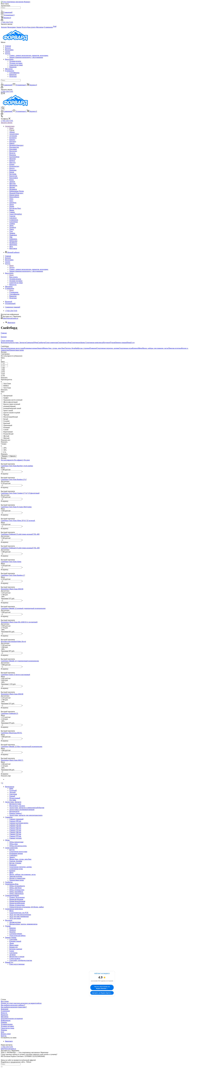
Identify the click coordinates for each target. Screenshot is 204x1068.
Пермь (11, 206)
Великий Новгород (16, 145)
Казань (11, 164)
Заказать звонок (6, 122)
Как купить (9, 59)
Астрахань (13, 136)
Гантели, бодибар (71, 348)
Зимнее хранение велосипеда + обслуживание (26, 57)
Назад (11, 128)
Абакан (12, 132)
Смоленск (13, 218)
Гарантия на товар (16, 65)
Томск (11, 229)
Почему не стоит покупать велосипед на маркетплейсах (21, 1003)
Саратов (12, 216)
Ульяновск (13, 235)
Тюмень (12, 233)
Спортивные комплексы (94, 342)
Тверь (11, 225)
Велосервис (9, 50)
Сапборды (41, 342)
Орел (11, 201)
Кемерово (12, 170)
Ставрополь (13, 220)
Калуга (11, 168)
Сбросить (13, 456)
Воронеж (12, 155)
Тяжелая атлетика (174, 348)
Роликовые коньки (30, 348)
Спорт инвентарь (51, 342)
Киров (11, 172)
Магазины (9, 69)
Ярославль (13, 248)
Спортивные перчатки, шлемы (108, 348)
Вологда (12, 153)
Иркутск (12, 162)
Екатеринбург (14, 157)
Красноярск (13, 178)
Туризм (112, 342)
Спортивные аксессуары (15, 348)
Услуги (7, 53)
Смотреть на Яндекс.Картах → (102, 993)
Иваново (12, 159)
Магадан (12, 183)
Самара (12, 212)
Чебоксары (13, 241)
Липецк (12, 181)
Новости (4, 1013)
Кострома (12, 174)
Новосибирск (14, 197)
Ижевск (12, 160)
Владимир (13, 149)
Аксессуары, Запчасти (18, 342)
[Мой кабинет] (2, 20)
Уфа (10, 237)
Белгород (12, 141)
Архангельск (14, 134)
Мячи (140, 348)
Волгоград (13, 151)
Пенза (11, 204)
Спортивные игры (125, 348)
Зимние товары (121, 342)
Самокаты (29, 342)
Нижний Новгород (16, 193)
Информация (5, 1020)
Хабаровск (13, 239)
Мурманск (13, 189)
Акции (7, 52)
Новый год (131, 342)
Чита (11, 246)
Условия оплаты (15, 61)
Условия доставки (15, 63)
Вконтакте (11, 322)
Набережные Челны (16, 191)
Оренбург (12, 202)
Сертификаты (14, 73)
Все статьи (5, 1001)
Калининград (14, 166)
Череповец (13, 244)
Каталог (8, 48)
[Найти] (2, 10)
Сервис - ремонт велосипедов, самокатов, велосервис (28, 55)
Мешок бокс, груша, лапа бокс (54, 348)
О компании (9, 71)
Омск (11, 199)
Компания (4, 1009)
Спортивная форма (78, 342)
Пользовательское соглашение (12, 1018)
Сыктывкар (13, 222)
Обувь (35, 342)
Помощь (4, 1022)
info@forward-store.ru (10, 318)
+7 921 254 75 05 (7, 22)
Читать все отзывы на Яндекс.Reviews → (102, 987)
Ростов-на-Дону (15, 208)
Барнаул (12, 139)
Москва (12, 187)
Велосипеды (5, 342)
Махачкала (13, 185)
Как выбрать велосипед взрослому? (14, 1007)
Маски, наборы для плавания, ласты (155, 348)
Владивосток (14, 147)
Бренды (3, 1036)
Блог (2, 1032)
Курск (11, 180)
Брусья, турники (83, 348)
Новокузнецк (14, 195)
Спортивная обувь (64, 342)
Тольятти (12, 227)
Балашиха (12, 138)
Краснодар (13, 176)
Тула (11, 231)
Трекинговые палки (16, 350)
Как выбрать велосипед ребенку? (13, 1005)
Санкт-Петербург (15, 214)
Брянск (11, 143)
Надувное (106, 342)
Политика (13, 76)
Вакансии (12, 67)
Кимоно (135, 348)
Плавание (93, 348)
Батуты (3, 348)
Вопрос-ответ (6, 1034)
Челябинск (13, 243)
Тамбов (12, 223)
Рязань (11, 210)
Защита (40, 348)
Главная (8, 46)
